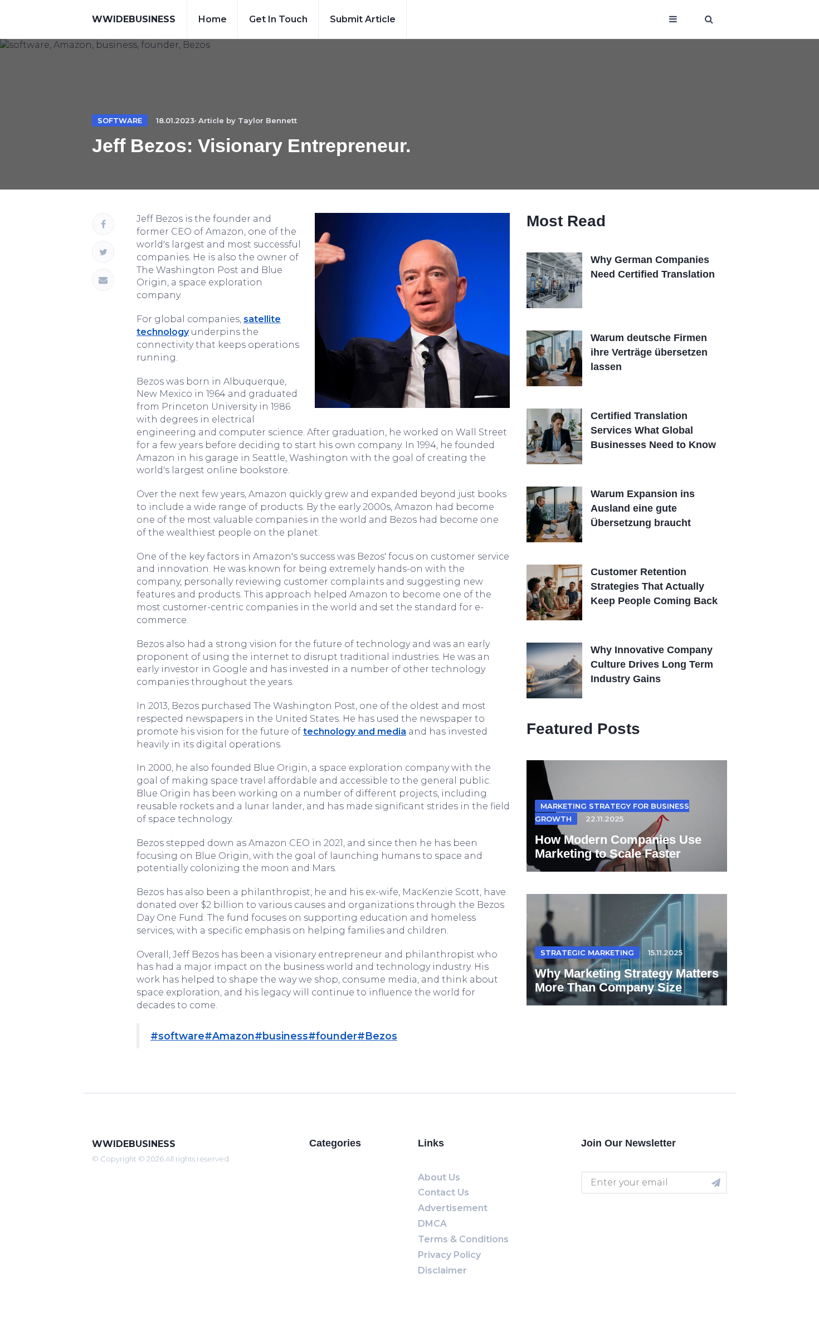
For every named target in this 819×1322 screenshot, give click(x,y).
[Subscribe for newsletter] (716, 1183)
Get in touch (278, 19)
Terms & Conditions (463, 1239)
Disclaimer (442, 1270)
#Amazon (229, 1036)
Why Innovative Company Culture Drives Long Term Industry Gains (652, 664)
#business (281, 1036)
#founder (332, 1036)
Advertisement (453, 1208)
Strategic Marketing (587, 952)
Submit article (363, 19)
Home (212, 19)
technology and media (354, 731)
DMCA (432, 1223)
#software (177, 1036)
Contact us (443, 1192)
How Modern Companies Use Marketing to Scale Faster (618, 846)
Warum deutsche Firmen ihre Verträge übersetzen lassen (649, 352)
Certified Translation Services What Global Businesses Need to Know (653, 430)
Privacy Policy (449, 1255)
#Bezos (377, 1036)
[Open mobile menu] (673, 19)
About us (439, 1177)
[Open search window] (709, 19)
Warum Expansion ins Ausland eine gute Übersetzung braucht (643, 508)
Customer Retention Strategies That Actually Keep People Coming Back (654, 586)
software (120, 120)
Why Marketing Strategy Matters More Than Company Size (627, 980)
